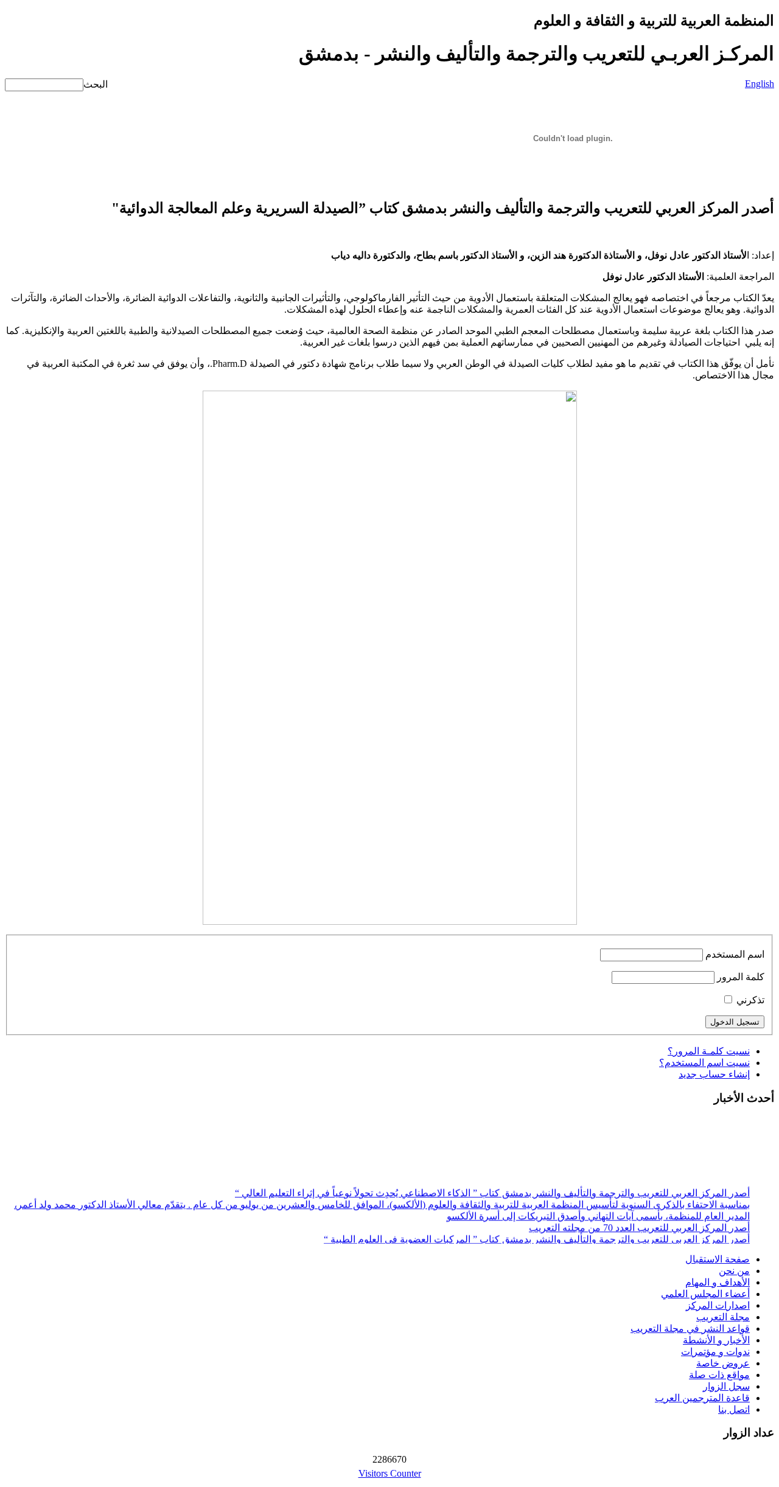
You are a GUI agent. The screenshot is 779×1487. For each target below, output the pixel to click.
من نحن (734, 1271)
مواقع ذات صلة (719, 1375)
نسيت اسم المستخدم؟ (704, 1062)
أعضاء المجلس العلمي (705, 1294)
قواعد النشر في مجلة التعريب (690, 1328)
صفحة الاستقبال (717, 1259)
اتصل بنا (734, 1409)
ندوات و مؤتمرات (715, 1351)
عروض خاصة (723, 1363)
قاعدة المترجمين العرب (702, 1398)
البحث (95, 84)
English (759, 83)
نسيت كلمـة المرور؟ (709, 1051)
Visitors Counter (389, 1473)
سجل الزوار (726, 1386)
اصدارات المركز (718, 1305)
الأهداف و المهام (717, 1282)
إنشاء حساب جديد (714, 1074)
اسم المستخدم (734, 954)
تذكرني (750, 1000)
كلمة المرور (740, 977)
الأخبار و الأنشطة (716, 1340)
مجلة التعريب (723, 1317)
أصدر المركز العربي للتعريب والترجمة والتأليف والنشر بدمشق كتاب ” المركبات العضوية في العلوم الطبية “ (537, 1236)
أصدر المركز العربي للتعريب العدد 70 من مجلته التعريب (639, 1224)
